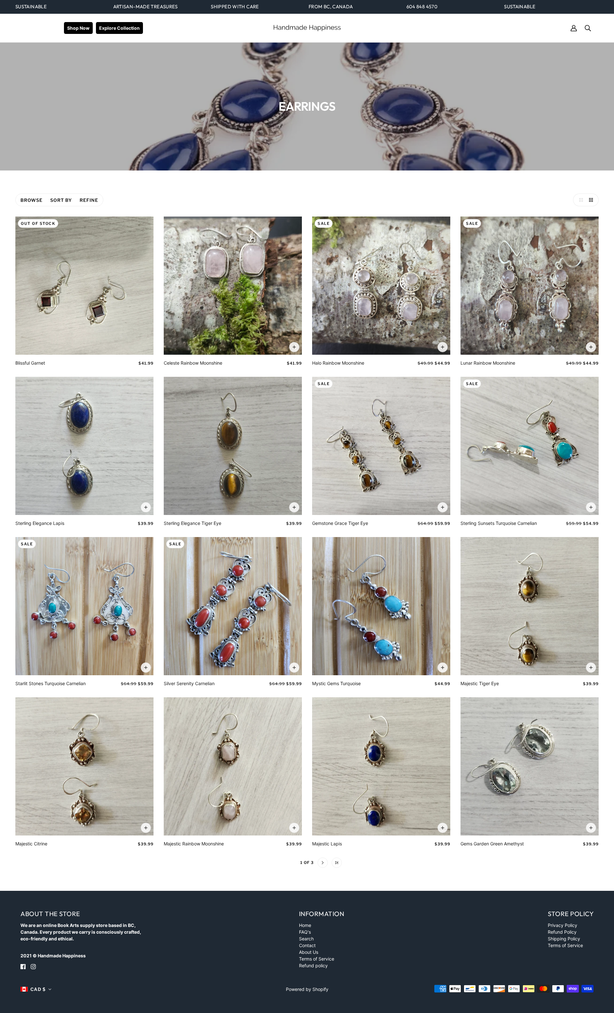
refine (89, 200)
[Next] (323, 863)
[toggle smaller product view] (592, 200)
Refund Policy (562, 932)
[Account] (574, 27)
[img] (23, 966)
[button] (35, 989)
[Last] (337, 863)
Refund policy (313, 965)
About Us (308, 952)
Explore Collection (119, 28)
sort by (61, 200)
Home (305, 925)
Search (306, 938)
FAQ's (305, 932)
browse (31, 200)
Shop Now (78, 28)
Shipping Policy (564, 938)
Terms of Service (316, 959)
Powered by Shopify (307, 989)
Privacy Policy (562, 925)
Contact (307, 945)
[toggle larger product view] (579, 200)
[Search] (588, 27)
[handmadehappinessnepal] (307, 27)
